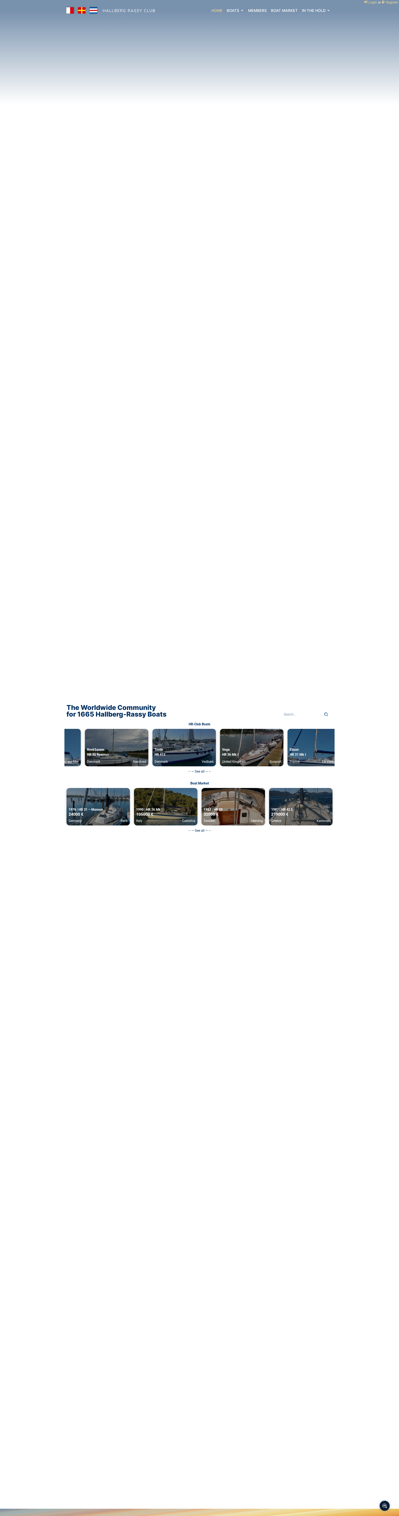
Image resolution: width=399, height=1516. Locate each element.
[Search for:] (302, 714)
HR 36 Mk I (212, 755)
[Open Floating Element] (385, 1506)
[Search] (326, 714)
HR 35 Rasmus (79, 755)
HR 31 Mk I (279, 755)
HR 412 (141, 755)
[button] (235, 10)
